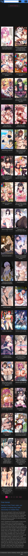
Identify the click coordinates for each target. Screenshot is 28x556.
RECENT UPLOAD (13, 5)
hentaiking (13, 552)
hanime (9, 552)
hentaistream (4, 552)
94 (16, 497)
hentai (25, 552)
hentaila (18, 552)
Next (20, 497)
